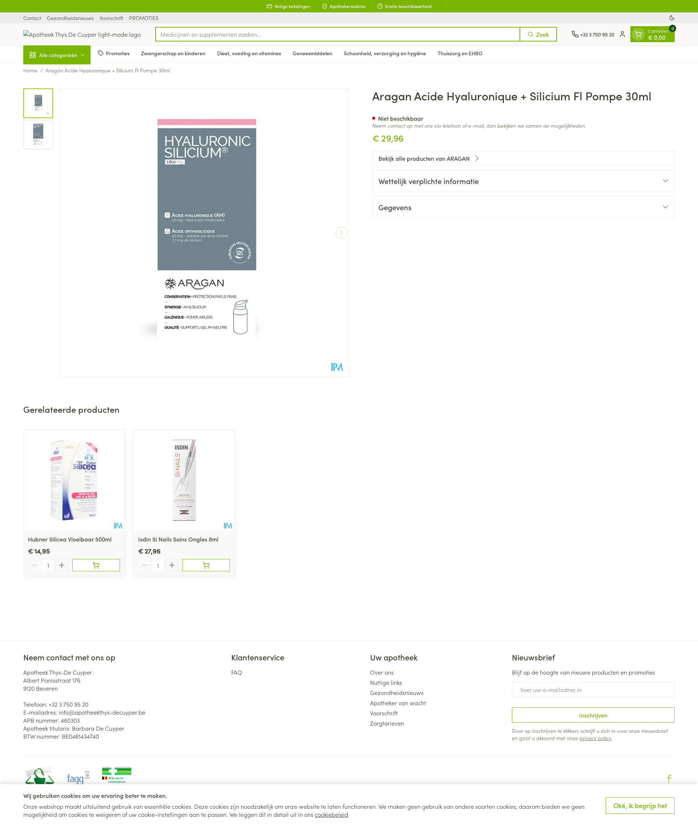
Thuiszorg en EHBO (460, 52)
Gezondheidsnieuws (70, 17)
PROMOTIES (144, 17)
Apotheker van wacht (398, 703)
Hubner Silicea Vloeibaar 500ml (70, 539)
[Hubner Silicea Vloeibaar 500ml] (74, 480)
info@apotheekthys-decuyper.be (102, 712)
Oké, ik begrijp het (640, 805)
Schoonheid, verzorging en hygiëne (385, 52)
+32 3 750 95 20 (68, 704)
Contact (32, 17)
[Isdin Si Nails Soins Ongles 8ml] (184, 480)
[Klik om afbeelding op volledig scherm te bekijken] (205, 233)
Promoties (117, 52)
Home (30, 70)
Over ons (382, 672)
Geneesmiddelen (312, 52)
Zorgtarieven (387, 723)
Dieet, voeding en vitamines (249, 52)
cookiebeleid (331, 814)
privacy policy (595, 738)
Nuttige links (386, 682)
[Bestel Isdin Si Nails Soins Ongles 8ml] (206, 565)
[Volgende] (341, 233)
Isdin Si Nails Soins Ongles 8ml (178, 539)
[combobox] (337, 34)
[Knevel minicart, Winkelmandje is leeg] (638, 34)
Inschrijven (593, 715)
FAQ (236, 672)
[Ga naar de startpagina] (82, 34)
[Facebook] (669, 779)
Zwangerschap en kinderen (173, 52)
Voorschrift (111, 17)
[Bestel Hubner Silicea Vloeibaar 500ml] (96, 565)
